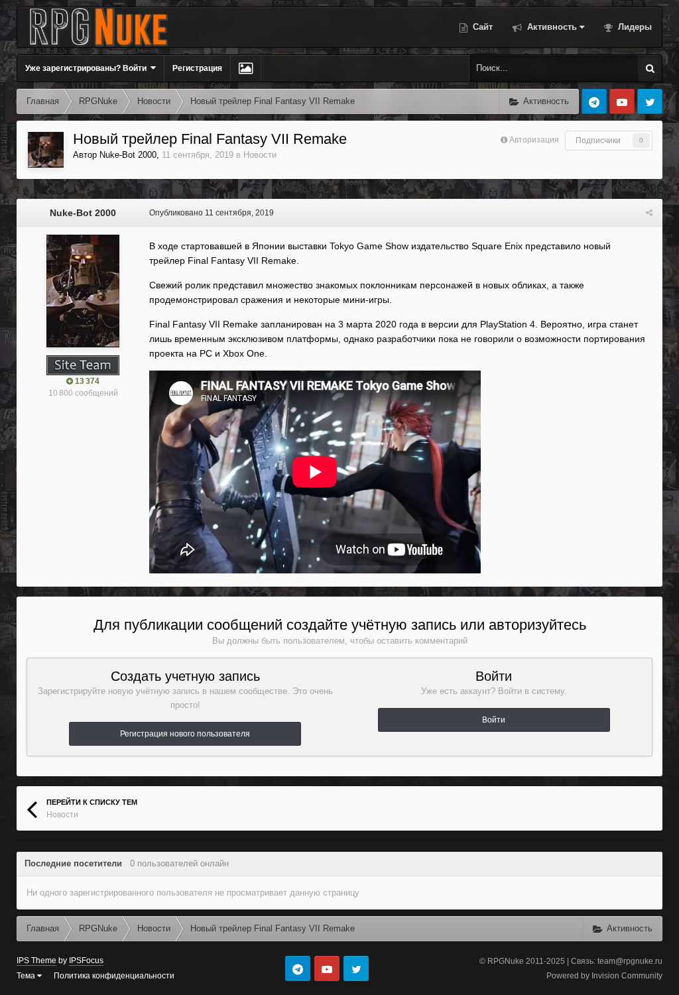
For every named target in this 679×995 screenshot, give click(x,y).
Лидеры (633, 27)
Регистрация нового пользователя (185, 733)
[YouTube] (622, 101)
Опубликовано (211, 212)
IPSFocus (86, 960)
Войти (493, 720)
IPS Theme (36, 960)
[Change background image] (246, 68)
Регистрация (197, 68)
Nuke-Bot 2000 (127, 155)
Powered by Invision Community (604, 975)
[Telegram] (594, 101)
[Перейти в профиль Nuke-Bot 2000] (46, 150)
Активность (551, 27)
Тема (27, 975)
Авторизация (534, 140)
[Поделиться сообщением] (649, 212)
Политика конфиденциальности (114, 975)
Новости (260, 155)
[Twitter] (649, 101)
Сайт (481, 27)
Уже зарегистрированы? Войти (88, 68)
